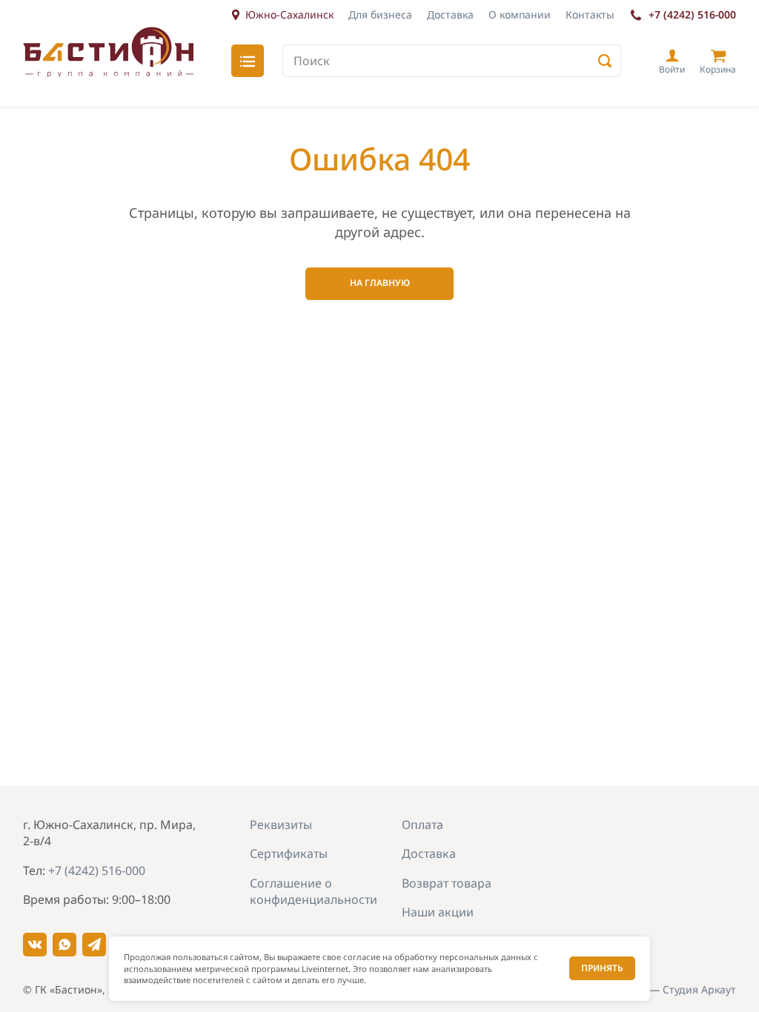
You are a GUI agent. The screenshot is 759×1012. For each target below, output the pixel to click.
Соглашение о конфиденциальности (313, 891)
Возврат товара (446, 883)
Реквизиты (281, 824)
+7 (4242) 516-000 (692, 14)
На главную (380, 282)
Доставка (450, 14)
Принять (602, 968)
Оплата (422, 824)
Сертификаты (289, 853)
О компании (519, 14)
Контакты (590, 14)
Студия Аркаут (699, 989)
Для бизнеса (380, 14)
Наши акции (438, 912)
